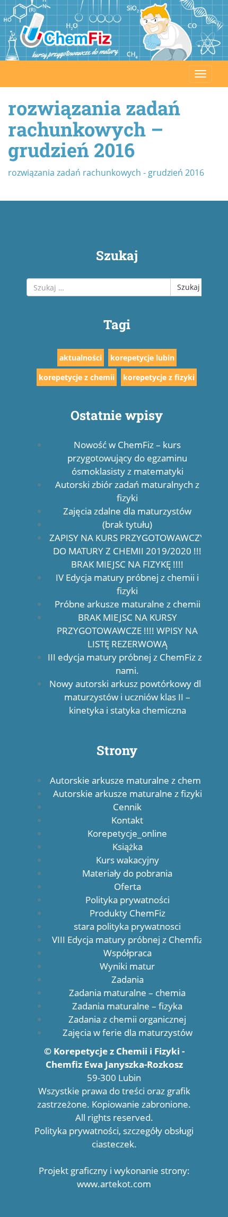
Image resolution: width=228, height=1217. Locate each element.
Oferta (127, 886)
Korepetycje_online (127, 833)
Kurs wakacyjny (127, 860)
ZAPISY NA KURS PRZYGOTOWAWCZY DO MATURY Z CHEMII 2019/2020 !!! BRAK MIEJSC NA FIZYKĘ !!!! (127, 551)
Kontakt (127, 820)
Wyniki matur (127, 966)
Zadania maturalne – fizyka (127, 1006)
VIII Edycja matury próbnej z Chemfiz (127, 939)
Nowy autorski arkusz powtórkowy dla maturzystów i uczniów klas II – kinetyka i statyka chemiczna (127, 697)
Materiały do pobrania (127, 873)
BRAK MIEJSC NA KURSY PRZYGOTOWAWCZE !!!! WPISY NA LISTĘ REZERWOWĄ (127, 630)
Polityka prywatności (127, 900)
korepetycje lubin (142, 358)
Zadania (127, 979)
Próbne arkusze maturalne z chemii (127, 604)
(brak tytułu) (127, 524)
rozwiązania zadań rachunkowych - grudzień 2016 (106, 172)
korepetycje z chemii (77, 377)
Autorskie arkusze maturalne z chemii (127, 780)
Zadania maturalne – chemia (127, 993)
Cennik (127, 807)
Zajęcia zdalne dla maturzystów (127, 511)
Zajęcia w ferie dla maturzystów (127, 1032)
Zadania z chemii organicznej (127, 1019)
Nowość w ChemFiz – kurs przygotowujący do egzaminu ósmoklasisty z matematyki (127, 458)
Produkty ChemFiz (127, 913)
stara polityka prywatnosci (127, 926)
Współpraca (127, 953)
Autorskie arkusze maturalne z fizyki (127, 793)
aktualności (80, 358)
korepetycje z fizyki (159, 377)
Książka (127, 847)
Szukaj (188, 287)
